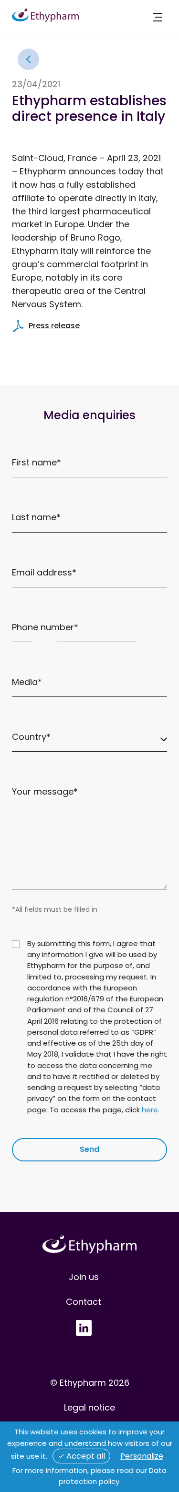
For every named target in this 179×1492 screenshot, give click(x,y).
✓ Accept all (81, 1456)
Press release (54, 325)
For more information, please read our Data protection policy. (89, 1475)
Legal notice (89, 1407)
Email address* (44, 572)
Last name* (36, 517)
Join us (84, 1277)
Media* (27, 682)
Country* (31, 737)
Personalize (141, 1456)
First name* (36, 462)
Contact (83, 1302)
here (150, 1110)
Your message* (45, 791)
